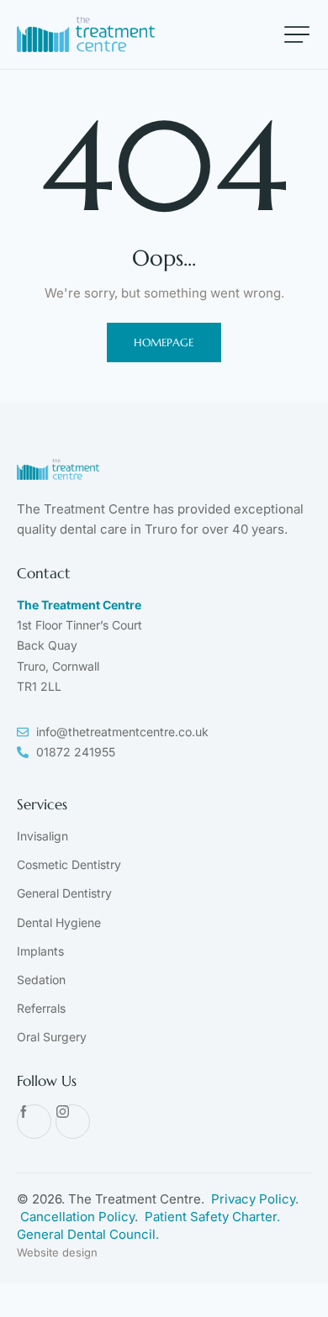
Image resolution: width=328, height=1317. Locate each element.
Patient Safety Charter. (212, 1217)
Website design (57, 1252)
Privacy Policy (253, 1199)
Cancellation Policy (77, 1217)
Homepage (164, 342)
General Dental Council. (88, 1234)
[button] (297, 34)
